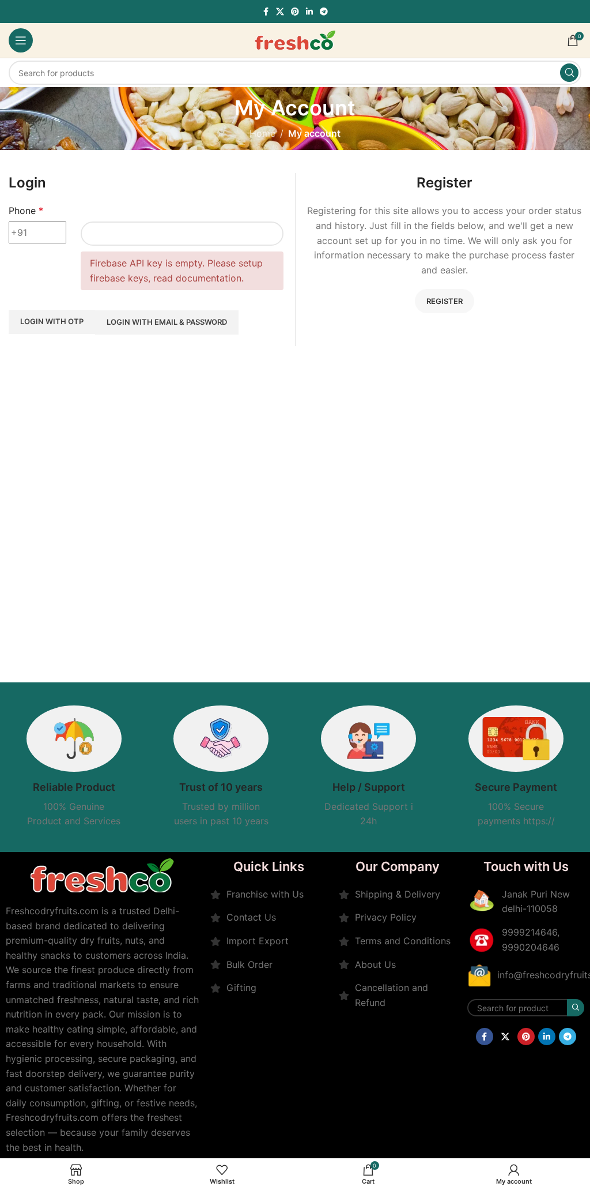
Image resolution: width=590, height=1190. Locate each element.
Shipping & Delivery (397, 894)
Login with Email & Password (167, 321)
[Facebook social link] (266, 12)
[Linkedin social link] (309, 12)
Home (262, 133)
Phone (26, 210)
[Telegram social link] (323, 12)
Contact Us (251, 917)
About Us (375, 964)
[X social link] (280, 12)
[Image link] (103, 874)
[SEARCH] (569, 72)
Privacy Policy (386, 917)
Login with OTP (52, 321)
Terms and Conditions (403, 941)
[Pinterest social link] (295, 12)
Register (444, 301)
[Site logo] (295, 39)
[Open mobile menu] (21, 40)
